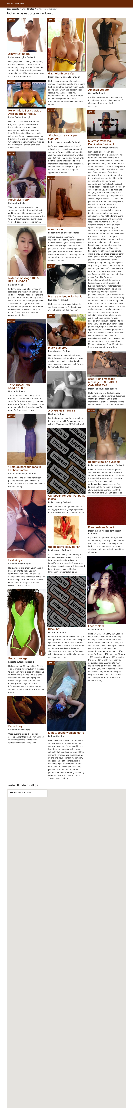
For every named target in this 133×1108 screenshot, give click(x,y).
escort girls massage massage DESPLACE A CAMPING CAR (102, 382)
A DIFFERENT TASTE (61, 410)
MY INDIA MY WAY (15, 3)
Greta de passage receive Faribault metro (25, 468)
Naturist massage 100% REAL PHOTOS (23, 279)
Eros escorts (13, 9)
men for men (56, 229)
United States (28, 9)
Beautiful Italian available (104, 461)
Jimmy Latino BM (19, 53)
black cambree (57, 347)
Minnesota (41, 9)
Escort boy (15, 726)
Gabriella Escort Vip (61, 73)
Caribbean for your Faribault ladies (66, 497)
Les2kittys (15, 560)
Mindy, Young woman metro (66, 732)
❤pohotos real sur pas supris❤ (63, 137)
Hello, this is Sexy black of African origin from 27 (25, 112)
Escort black (96, 626)
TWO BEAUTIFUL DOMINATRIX (19, 386)
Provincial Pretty (19, 199)
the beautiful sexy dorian (64, 546)
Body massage (17, 658)
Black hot (54, 629)
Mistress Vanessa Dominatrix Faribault (101, 142)
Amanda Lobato (98, 89)
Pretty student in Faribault (65, 296)
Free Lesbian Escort (101, 527)
